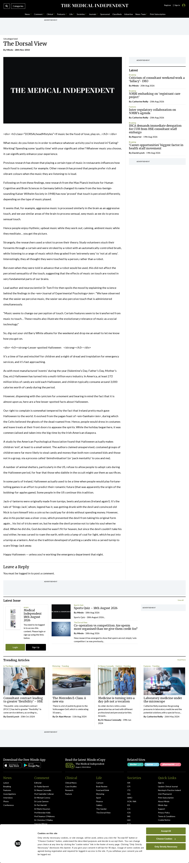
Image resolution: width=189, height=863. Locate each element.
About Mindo (163, 801)
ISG (128, 794)
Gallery (99, 805)
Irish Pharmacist (165, 794)
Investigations (9, 794)
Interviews (8, 797)
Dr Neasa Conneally (106, 666)
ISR (128, 783)
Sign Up (35, 647)
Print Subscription (166, 797)
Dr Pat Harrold (40, 805)
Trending (25, 666)
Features (132, 107)
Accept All (166, 831)
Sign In (161, 783)
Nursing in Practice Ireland (169, 790)
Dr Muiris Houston (42, 809)
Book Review (101, 786)
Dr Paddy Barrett (41, 786)
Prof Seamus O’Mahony (44, 816)
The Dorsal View (80, 622)
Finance (99, 801)
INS (128, 816)
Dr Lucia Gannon (41, 801)
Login (15, 647)
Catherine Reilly (140, 101)
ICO (129, 824)
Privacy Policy (164, 812)
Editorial (37, 783)
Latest (17, 666)
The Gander (101, 809)
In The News (8, 666)
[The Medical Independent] (94, 5)
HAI (129, 820)
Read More (182, 660)
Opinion (118, 666)
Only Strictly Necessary (166, 846)
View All (181, 600)
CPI (128, 786)
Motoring (56, 666)
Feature (68, 794)
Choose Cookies (164, 839)
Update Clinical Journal (168, 786)
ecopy (26, 607)
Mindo (10, 49)
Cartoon (99, 783)
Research (69, 790)
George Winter (40, 824)
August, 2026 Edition (83, 767)
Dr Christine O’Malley (43, 820)
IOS (129, 812)
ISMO (129, 797)
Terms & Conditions (166, 816)
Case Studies (71, 786)
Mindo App (162, 805)
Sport (98, 797)
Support (161, 809)
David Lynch (138, 152)
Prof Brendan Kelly (42, 812)
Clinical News (71, 783)
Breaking (132, 75)
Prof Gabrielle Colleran (44, 794)
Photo (6, 801)
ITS (128, 790)
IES (128, 805)
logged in (24, 573)
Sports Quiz (78, 605)
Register (167, 5)
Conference (8, 805)
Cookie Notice (164, 820)
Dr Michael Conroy (42, 797)
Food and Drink (102, 790)
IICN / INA (131, 801)
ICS (128, 809)
